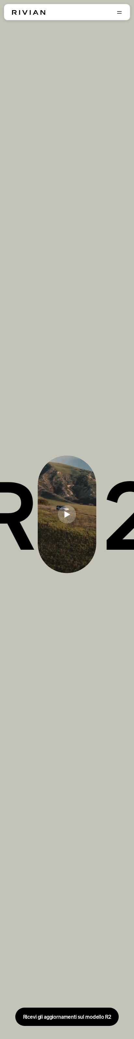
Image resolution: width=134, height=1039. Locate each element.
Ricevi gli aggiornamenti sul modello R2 (67, 1016)
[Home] (28, 12)
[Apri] (119, 12)
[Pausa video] (67, 514)
